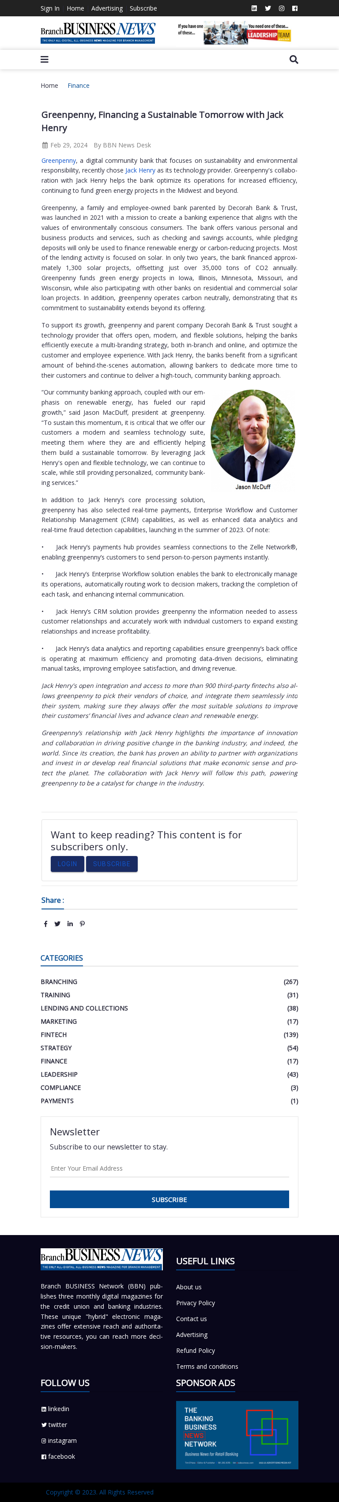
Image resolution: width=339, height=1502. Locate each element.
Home (75, 8)
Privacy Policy (195, 1303)
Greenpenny (58, 160)
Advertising (107, 8)
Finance (79, 85)
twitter (58, 1424)
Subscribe (143, 8)
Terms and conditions (207, 1366)
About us (189, 1287)
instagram (62, 1440)
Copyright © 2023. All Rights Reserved (100, 1492)
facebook (61, 1456)
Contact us (191, 1318)
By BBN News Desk (122, 145)
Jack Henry (139, 170)
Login (67, 863)
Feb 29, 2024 (68, 145)
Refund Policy (195, 1350)
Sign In (50, 8)
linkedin (58, 1408)
